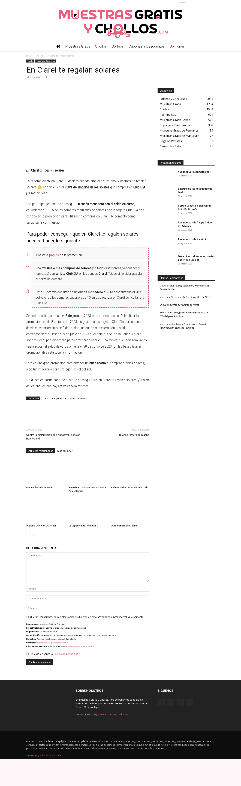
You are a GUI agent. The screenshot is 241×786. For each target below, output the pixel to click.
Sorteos (118, 46)
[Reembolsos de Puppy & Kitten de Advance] (166, 227)
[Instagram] (200, 2)
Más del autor (65, 451)
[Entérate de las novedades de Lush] (130, 471)
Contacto (182, 2)
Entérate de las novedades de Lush (129, 487)
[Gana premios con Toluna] (130, 509)
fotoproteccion (59, 398)
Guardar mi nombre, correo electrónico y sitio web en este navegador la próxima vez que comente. (87, 616)
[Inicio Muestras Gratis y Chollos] (58, 46)
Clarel (45, 398)
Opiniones (177, 46)
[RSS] (206, 2)
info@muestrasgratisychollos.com (52, 642)
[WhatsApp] (29, 84)
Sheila (163, 304)
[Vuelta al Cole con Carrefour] (45, 509)
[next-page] (34, 533)
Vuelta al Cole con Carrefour (41, 525)
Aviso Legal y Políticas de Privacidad (44, 755)
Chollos (101, 46)
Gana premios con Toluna (124, 525)
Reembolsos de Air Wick (39, 487)
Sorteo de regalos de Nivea (196, 297)
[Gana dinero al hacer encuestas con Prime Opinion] (87, 471)
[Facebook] (194, 2)
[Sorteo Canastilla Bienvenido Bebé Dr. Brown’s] (166, 210)
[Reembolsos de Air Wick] (45, 471)
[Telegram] (37, 84)
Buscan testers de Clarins (134, 434)
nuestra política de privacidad (81, 646)
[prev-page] (28, 533)
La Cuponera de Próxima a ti (83, 525)
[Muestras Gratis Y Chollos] (120, 23)
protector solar (77, 398)
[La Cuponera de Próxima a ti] (87, 509)
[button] (210, 46)
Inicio (29, 55)
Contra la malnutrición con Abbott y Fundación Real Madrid (53, 436)
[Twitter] (212, 2)
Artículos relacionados (40, 451)
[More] (62, 84)
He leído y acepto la (55, 653)
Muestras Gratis (77, 46)
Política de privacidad (66, 653)
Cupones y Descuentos (147, 46)
